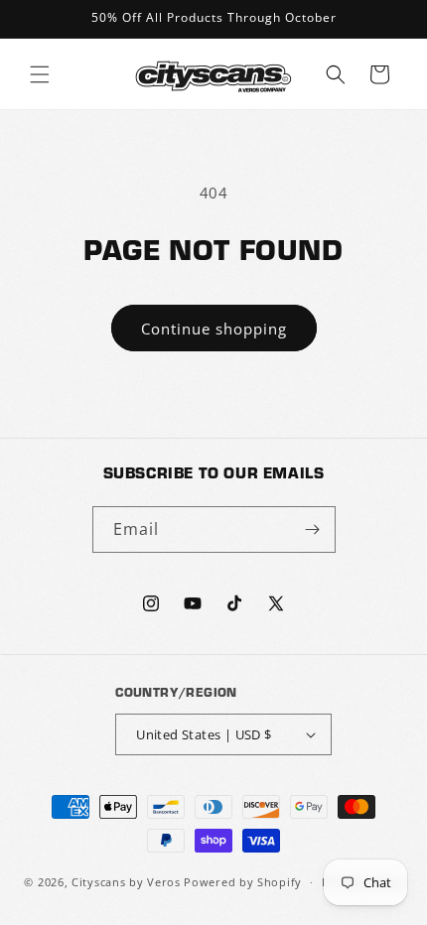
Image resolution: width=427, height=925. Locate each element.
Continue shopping (214, 328)
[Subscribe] (313, 529)
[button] (40, 74)
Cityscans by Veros (126, 881)
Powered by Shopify (243, 881)
